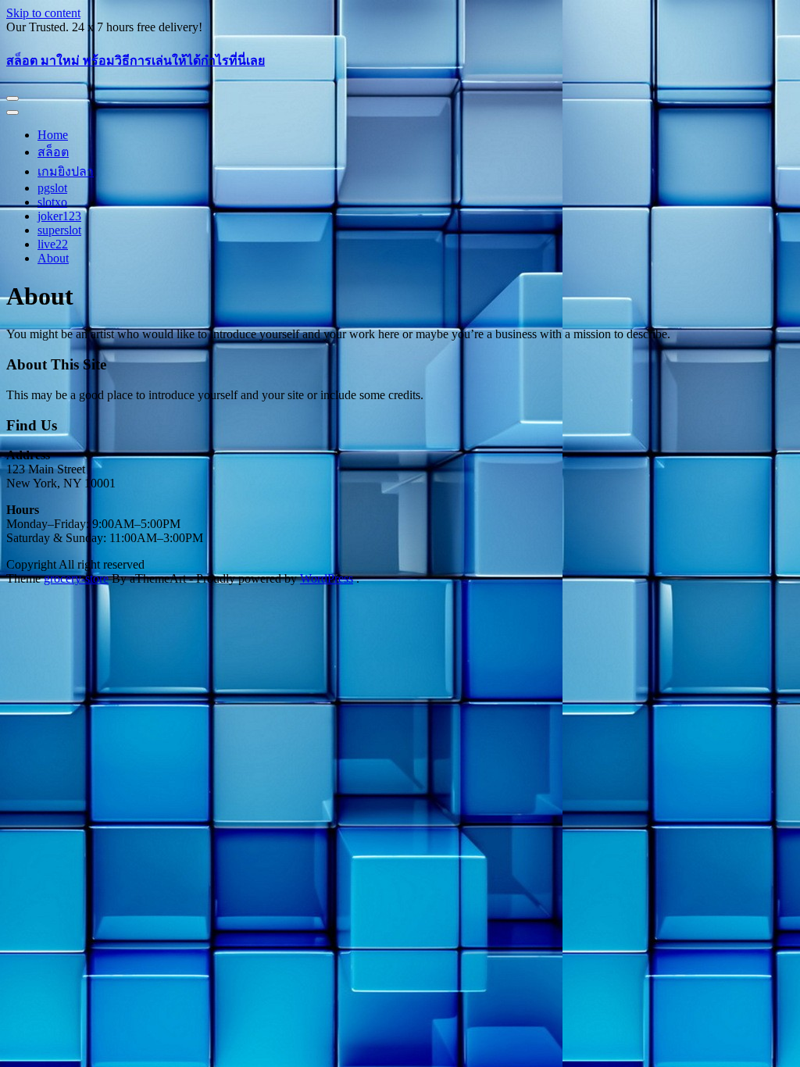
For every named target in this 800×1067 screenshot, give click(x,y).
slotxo (52, 202)
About (53, 258)
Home (53, 134)
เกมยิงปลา (66, 171)
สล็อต (53, 152)
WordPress (326, 578)
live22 (53, 244)
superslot (59, 230)
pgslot (52, 187)
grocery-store (76, 578)
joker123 (59, 216)
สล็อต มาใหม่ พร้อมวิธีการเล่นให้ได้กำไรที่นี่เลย (135, 60)
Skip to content (43, 13)
